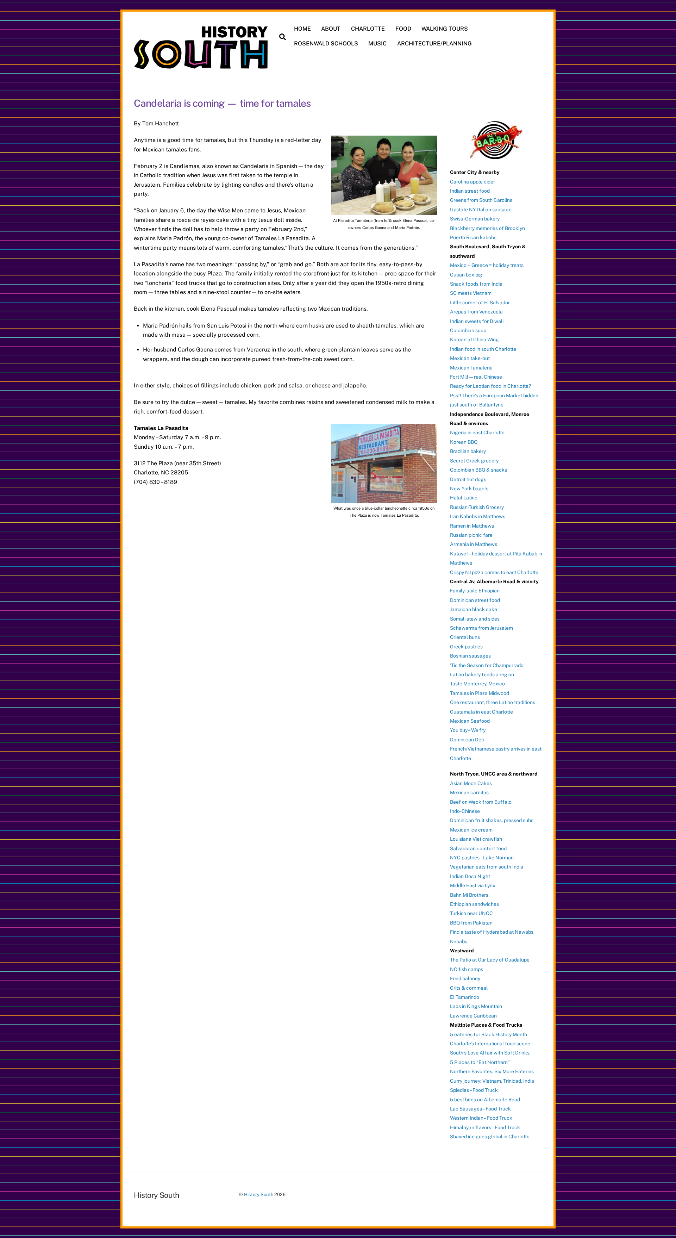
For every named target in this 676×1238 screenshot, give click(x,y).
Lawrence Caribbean (473, 1016)
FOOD (403, 28)
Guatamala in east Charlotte (481, 712)
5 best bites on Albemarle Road (485, 1099)
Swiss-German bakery (475, 219)
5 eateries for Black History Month (488, 1034)
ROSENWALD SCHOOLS (326, 43)
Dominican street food (475, 600)
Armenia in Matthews (473, 544)
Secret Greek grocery (474, 461)
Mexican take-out (470, 358)
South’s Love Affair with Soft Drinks (490, 1053)
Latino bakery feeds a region (482, 674)
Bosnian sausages (470, 656)
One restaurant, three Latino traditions (492, 702)
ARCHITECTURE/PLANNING (434, 43)
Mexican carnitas (469, 792)
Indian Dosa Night (470, 876)
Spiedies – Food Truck (474, 1090)
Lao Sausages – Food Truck (480, 1109)
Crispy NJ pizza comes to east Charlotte (494, 572)
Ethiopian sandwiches (474, 904)
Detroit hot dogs (468, 479)
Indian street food (470, 191)
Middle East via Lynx (472, 885)
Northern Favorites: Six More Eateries (492, 1071)
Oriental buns (465, 637)
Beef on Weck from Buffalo (481, 802)
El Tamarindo (464, 997)
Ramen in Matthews (472, 526)
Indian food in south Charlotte (483, 349)
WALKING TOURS (444, 28)
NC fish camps (466, 969)
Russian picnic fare (471, 535)
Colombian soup (468, 330)
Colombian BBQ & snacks (478, 470)
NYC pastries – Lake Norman (482, 857)
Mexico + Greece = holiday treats (487, 265)
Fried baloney (465, 978)
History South (258, 1194)
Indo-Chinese (465, 811)
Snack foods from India (476, 284)
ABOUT (330, 28)
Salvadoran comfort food (478, 848)
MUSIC (377, 43)
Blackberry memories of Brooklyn (487, 228)
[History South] (201, 65)
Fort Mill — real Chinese (476, 377)
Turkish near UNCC (471, 913)
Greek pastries (466, 646)
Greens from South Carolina (481, 200)
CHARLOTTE (368, 28)
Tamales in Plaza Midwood (479, 693)
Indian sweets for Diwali (476, 321)
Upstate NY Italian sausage (481, 209)
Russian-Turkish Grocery (477, 507)
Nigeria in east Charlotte (477, 432)
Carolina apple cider (472, 182)
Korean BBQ (463, 442)
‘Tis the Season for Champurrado (487, 665)
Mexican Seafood (470, 721)
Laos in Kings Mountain (476, 1006)
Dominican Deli (467, 739)
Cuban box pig (466, 275)
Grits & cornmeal (469, 988)
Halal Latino (463, 497)
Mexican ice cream (471, 830)
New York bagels (469, 488)
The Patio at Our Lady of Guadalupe (490, 960)
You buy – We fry (468, 730)
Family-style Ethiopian (475, 590)
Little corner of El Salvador (480, 302)
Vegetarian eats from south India (486, 867)
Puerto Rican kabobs (473, 237)
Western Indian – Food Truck (481, 1118)
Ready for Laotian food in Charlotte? (490, 386)
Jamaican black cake (473, 609)
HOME (302, 28)
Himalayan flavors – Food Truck (485, 1127)
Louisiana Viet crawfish (476, 839)
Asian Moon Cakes (471, 783)
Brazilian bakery (468, 451)
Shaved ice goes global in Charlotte (490, 1136)
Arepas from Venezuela (476, 312)
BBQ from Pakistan (471, 923)
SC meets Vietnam (471, 293)
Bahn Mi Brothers (469, 895)
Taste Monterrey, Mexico (477, 683)
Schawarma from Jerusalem (481, 628)
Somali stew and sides (475, 619)
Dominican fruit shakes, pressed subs (491, 820)
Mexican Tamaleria (471, 368)
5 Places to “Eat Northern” (480, 1062)
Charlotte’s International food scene (490, 1043)
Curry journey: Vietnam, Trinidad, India (492, 1081)
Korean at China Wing (474, 339)
